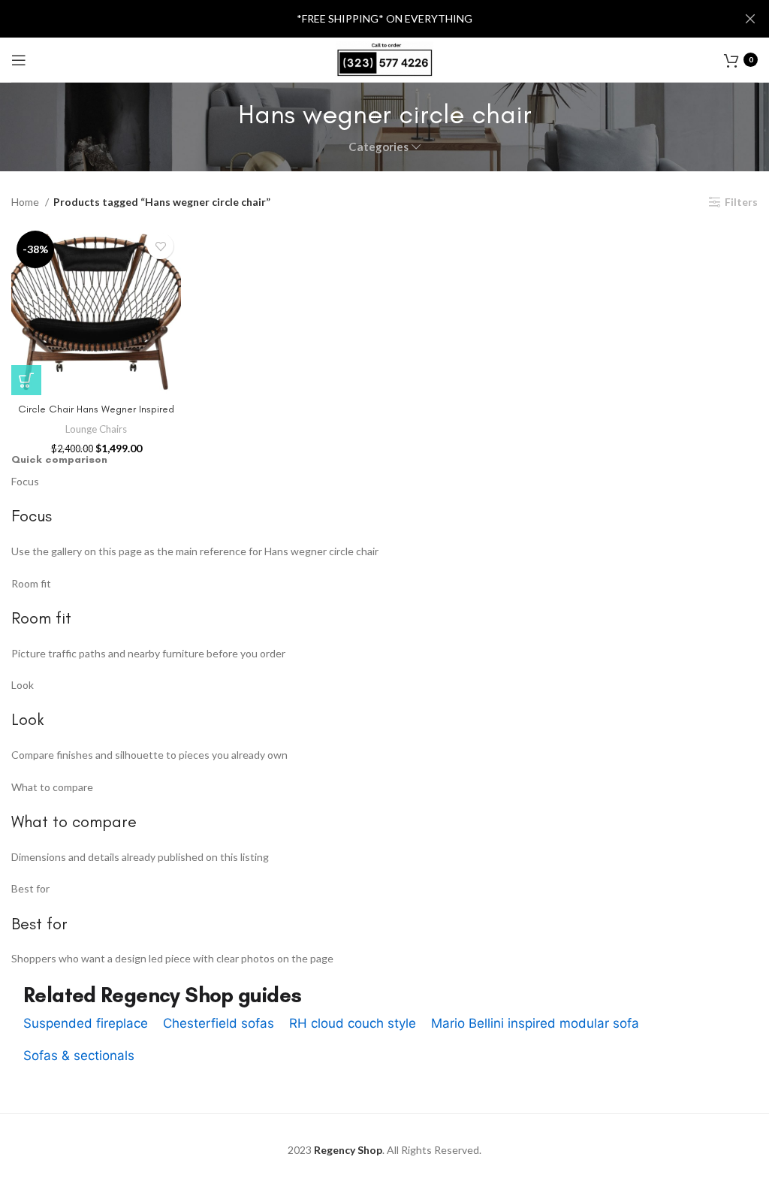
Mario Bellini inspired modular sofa (535, 1023)
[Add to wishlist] (160, 246)
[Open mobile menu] (19, 60)
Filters (741, 202)
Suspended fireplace (85, 1023)
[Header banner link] (362, 19)
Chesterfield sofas (218, 1023)
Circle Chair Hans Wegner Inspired (96, 409)
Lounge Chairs (96, 429)
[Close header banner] (750, 19)
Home (26, 201)
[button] (26, 380)
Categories (378, 147)
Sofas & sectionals (78, 1055)
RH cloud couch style (352, 1023)
